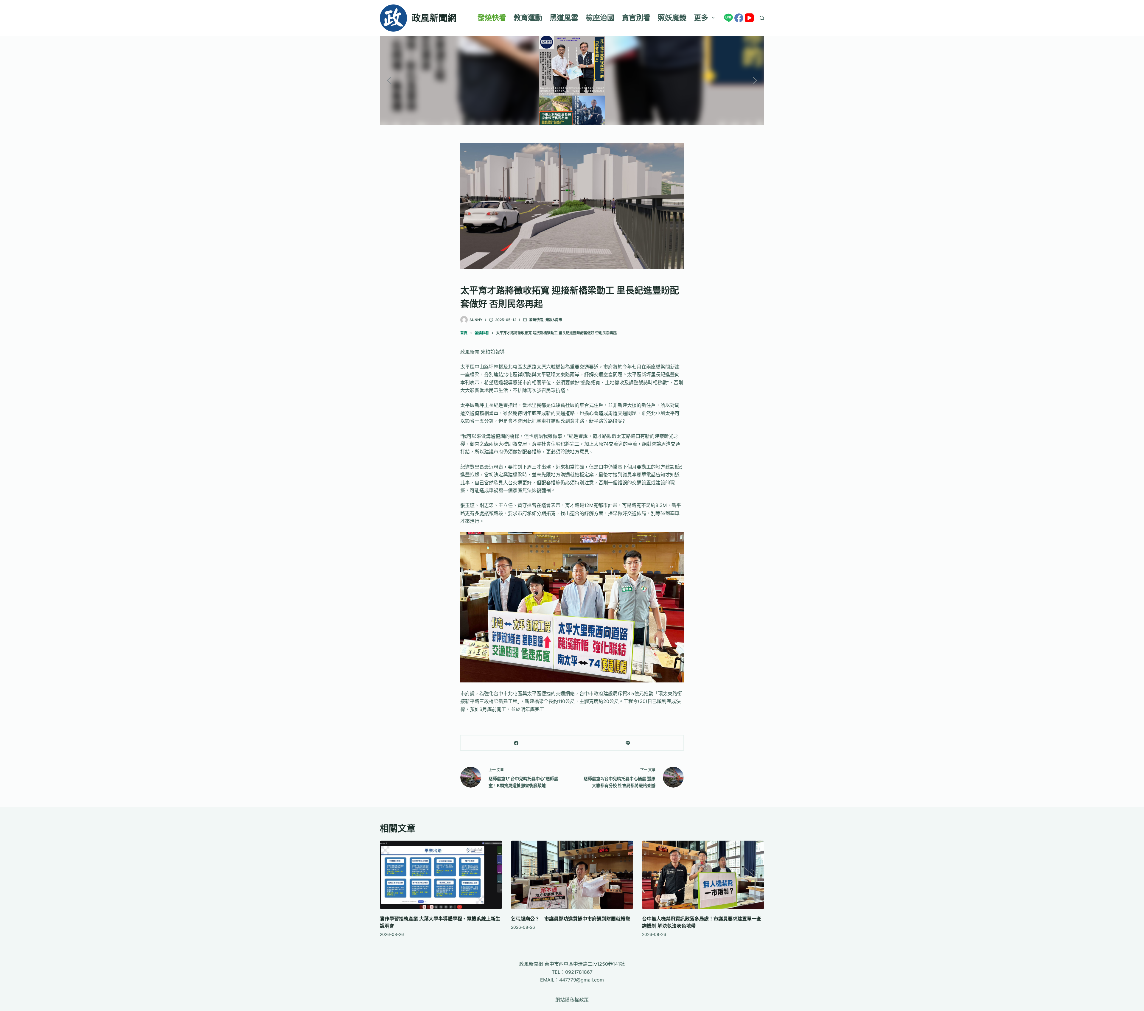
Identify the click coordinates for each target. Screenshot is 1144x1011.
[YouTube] (749, 17)
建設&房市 (553, 320)
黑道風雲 (564, 17)
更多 (701, 17)
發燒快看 (492, 17)
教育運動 (528, 17)
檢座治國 (600, 17)
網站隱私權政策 (572, 1000)
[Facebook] (738, 17)
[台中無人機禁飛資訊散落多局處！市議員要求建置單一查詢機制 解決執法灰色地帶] (703, 875)
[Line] (728, 17)
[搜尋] (762, 18)
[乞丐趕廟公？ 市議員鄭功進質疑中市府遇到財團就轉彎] (572, 875)
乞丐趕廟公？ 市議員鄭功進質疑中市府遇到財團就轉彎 (570, 919)
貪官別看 (636, 17)
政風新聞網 (434, 18)
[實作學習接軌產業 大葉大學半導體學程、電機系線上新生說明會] (441, 875)
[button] (389, 80)
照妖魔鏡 (672, 17)
